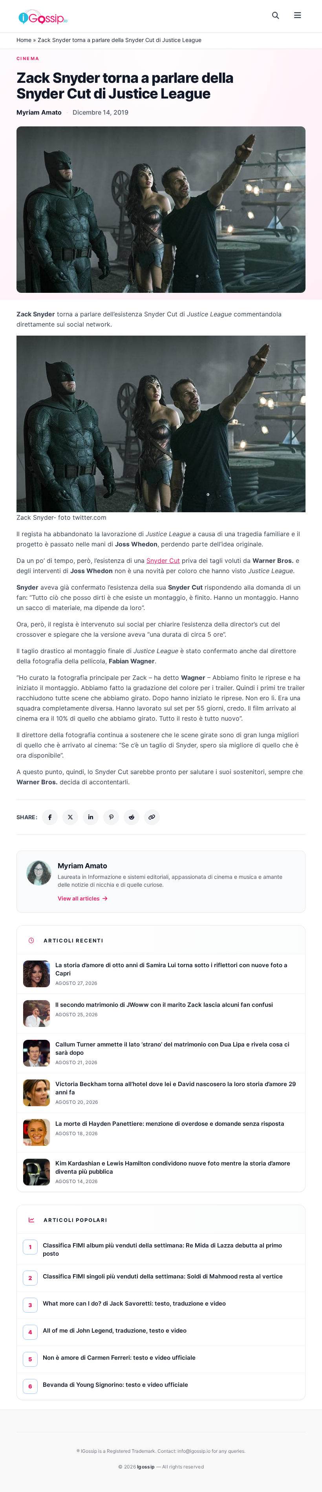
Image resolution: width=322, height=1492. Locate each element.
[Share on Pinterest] (111, 817)
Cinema (28, 58)
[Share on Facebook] (50, 817)
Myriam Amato (39, 112)
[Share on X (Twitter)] (70, 817)
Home (23, 40)
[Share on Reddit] (131, 817)
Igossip (146, 1467)
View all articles (79, 898)
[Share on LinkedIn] (91, 817)
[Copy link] (152, 817)
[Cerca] (276, 16)
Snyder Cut (163, 560)
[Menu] (297, 16)
